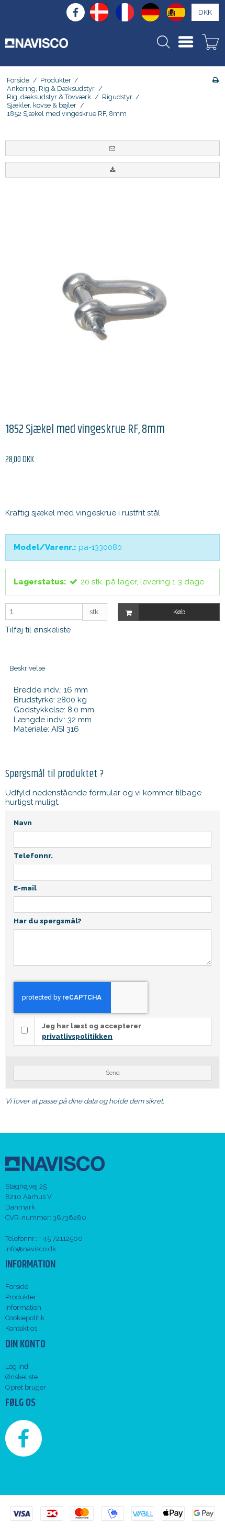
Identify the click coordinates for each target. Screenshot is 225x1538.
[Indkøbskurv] (210, 43)
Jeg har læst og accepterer (91, 1031)
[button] (112, 148)
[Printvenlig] (215, 80)
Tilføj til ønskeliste (38, 630)
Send (113, 1072)
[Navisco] (36, 43)
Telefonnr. (33, 856)
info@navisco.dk (30, 1249)
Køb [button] (179, 612)
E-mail (25, 888)
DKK (205, 12)
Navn (23, 823)
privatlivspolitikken (77, 1036)
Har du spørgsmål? (48, 921)
